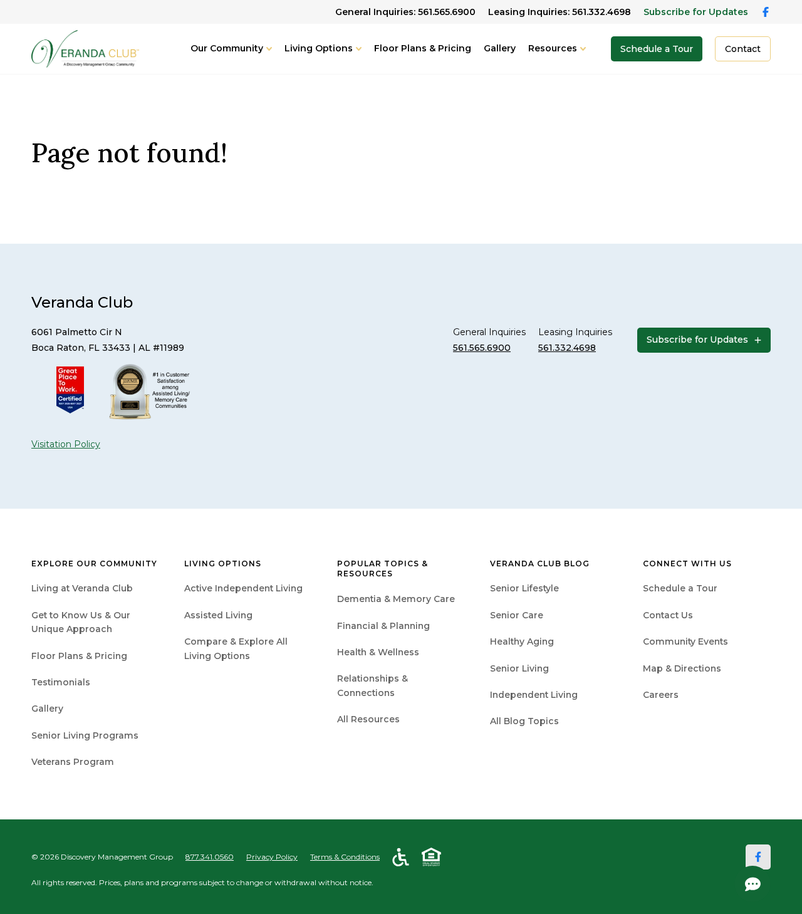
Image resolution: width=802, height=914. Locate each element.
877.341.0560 (209, 856)
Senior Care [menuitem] (516, 615)
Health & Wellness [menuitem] (378, 652)
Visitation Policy (65, 444)
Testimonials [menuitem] (60, 682)
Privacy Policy (272, 856)
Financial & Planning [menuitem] (383, 625)
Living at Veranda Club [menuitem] (82, 588)
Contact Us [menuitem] (668, 615)
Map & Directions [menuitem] (682, 668)
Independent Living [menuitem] (534, 694)
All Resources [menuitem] (368, 719)
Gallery (500, 48)
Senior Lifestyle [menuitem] (524, 588)
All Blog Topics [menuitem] (524, 721)
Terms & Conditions (345, 856)
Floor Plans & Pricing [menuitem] (79, 656)
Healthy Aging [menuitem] (522, 641)
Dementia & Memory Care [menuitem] (396, 599)
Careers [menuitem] (661, 694)
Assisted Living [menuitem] (218, 615)
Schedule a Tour (656, 49)
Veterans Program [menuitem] (72, 761)
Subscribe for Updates (695, 12)
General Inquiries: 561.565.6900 (405, 12)
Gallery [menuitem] (47, 708)
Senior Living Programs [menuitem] (84, 735)
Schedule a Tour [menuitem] (680, 588)
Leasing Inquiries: (559, 12)
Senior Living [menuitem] (519, 668)
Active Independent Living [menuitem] (243, 588)
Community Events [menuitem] (685, 641)
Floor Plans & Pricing (422, 48)
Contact (743, 49)
